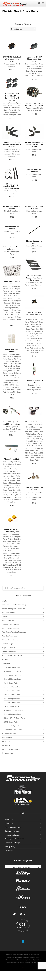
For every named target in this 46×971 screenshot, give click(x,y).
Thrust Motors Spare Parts (13, 675)
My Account (9, 819)
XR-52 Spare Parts (11, 722)
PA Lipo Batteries (14, 539)
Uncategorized (7, 753)
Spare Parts (6, 663)
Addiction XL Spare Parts (13, 726)
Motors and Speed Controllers (13, 609)
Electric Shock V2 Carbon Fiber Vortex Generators (34, 278)
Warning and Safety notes (14, 839)
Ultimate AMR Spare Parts (13, 710)
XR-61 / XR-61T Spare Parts (14, 718)
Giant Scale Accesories (10, 749)
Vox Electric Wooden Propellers (14, 632)
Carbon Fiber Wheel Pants (12, 655)
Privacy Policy (10, 847)
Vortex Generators (36, 285)
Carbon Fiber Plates (9, 734)
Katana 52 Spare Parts (33, 441)
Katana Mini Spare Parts (34, 76)
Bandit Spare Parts (11, 683)
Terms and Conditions (13, 827)
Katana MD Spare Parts (12, 679)
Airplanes (5, 601)
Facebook (15, 913)
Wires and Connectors (11, 546)
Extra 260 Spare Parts (34, 439)
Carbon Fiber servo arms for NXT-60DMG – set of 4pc (12, 144)
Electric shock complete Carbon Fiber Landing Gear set (12, 186)
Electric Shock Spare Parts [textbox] (25, 867)
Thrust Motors (31, 108)
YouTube (20, 913)
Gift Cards (6, 741)
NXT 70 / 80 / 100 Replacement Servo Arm (34, 315)
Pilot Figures (7, 737)
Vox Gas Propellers (9, 636)
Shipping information (12, 831)
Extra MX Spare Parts (34, 436)
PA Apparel (6, 745)
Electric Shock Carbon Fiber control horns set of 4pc (34, 144)
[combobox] (23, 866)
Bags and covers (8, 648)
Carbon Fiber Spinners (10, 640)
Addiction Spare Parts (34, 434)
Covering (5, 659)
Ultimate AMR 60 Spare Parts (14, 671)
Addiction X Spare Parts (34, 432)
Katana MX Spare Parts (11, 310)
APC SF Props (7, 644)
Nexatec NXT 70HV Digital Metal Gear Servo (34, 59)
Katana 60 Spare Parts (11, 286)
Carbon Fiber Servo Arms (11, 628)
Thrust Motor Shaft (11, 459)
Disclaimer (9, 850)
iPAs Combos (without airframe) (14, 605)
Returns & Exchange (12, 843)
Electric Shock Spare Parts (13, 706)
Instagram (26, 913)
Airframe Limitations (12, 835)
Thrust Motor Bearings (34, 422)
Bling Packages (8, 620)
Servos (6, 64)
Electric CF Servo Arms (11, 149)
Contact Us (9, 823)
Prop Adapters (14, 471)
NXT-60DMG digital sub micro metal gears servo (12, 59)
